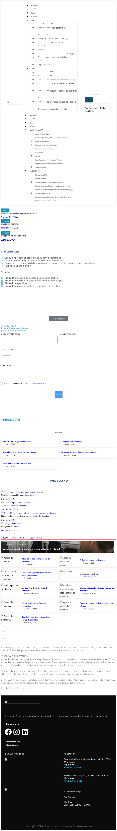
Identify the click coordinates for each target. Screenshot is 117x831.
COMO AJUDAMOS (36, 130)
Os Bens (23, 537)
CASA (32, 122)
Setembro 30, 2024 (10, 227)
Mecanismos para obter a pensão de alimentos (19, 213)
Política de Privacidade (36, 383)
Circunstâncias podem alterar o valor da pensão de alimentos (25, 515)
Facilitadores (39, 152)
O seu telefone (7, 349)
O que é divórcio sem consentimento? (17, 463)
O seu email (6, 365)
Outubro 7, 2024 (8, 520)
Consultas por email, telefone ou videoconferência (50, 29)
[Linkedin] (25, 731)
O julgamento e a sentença (71, 441)
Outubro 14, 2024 (9, 509)
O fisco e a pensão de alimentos (13, 505)
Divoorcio (9, 544)
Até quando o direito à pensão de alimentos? (35, 589)
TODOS (5, 537)
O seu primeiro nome (10, 334)
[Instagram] (16, 731)
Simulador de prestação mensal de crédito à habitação (55, 103)
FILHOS (32, 119)
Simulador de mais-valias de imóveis (53, 109)
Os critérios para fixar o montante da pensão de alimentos (36, 618)
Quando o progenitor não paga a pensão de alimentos (97, 589)
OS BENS (33, 126)
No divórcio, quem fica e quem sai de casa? (20, 452)
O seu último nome (68, 334)
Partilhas (38, 156)
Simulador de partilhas (42, 193)
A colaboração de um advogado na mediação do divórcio (32, 549)
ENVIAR (58, 394)
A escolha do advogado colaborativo (17, 441)
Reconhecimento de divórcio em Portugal (48, 159)
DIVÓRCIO (33, 115)
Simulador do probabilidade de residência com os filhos (54, 85)
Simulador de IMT (41, 174)
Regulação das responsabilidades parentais (51, 59)
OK (89, 100)
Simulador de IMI (40, 178)
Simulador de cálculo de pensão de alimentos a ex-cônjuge (56, 92)
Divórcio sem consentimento (44, 148)
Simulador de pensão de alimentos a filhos (49, 182)
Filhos (5, 210)
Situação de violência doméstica (13, 235)
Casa (32, 537)
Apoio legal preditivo (42, 134)
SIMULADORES (35, 170)
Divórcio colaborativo (42, 141)
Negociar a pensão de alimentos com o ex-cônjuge (96, 604)
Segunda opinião (45, 64)
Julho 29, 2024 (8, 239)
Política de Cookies (11, 745)
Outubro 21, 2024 (9, 217)
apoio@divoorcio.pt (10, 420)
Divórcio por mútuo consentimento (46, 145)
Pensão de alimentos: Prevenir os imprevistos (78, 452)
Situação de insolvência (10, 223)
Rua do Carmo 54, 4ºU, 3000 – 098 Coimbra (86, 775)
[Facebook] (8, 731)
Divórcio (6, 221)
